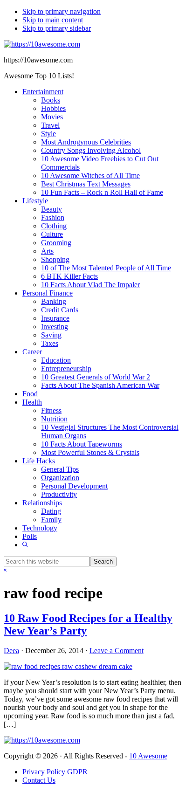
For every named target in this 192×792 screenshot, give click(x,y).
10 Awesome (148, 756)
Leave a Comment (116, 650)
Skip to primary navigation (61, 11)
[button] (25, 545)
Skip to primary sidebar (56, 28)
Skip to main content (52, 20)
